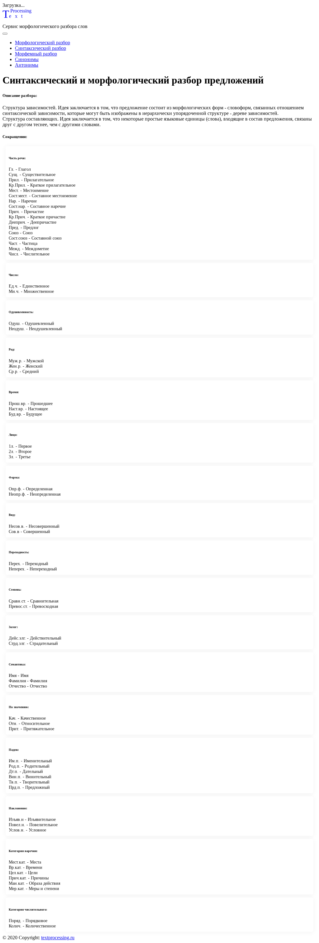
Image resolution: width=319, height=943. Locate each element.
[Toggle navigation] (4, 34)
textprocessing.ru (57, 937)
